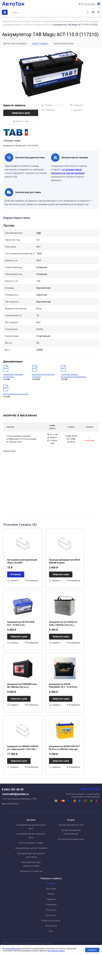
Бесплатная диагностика (70, 825)
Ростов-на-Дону (88, 4)
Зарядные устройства (31, 871)
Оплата (51, 894)
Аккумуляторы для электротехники (31, 864)
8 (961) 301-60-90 (12, 789)
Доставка (51, 888)
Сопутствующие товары (31, 843)
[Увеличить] (51, 73)
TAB (38, 232)
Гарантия (51, 899)
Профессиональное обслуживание (71, 832)
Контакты (51, 910)
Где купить (51, 915)
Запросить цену (21, 113)
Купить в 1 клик (22, 121)
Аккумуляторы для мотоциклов (31, 848)
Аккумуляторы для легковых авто (31, 827)
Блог (51, 931)
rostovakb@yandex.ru (15, 794)
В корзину (16, 574)
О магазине (51, 904)
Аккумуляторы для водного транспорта (31, 855)
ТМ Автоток (51, 926)
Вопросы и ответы (51, 920)
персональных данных (56, 951)
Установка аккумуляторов (71, 839)
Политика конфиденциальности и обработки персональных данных (27, 943)
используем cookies (13, 949)
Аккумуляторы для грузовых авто (31, 836)
